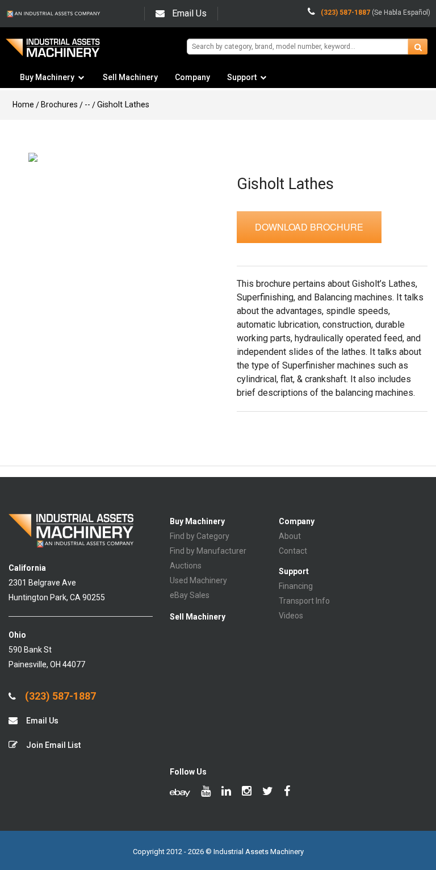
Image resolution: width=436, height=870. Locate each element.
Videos (291, 615)
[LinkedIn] (226, 792)
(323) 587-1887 (59, 696)
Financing (296, 586)
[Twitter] (267, 792)
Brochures (59, 104)
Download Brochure (309, 226)
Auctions (186, 565)
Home (23, 104)
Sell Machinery (130, 77)
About (290, 536)
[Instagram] (246, 792)
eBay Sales (189, 595)
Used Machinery (198, 580)
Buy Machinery (47, 77)
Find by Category (199, 536)
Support (242, 77)
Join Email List (52, 745)
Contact (293, 550)
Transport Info (304, 600)
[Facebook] (287, 792)
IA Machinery (53, 52)
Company (192, 77)
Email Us (189, 13)
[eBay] (180, 792)
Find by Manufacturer (208, 550)
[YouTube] (206, 792)
